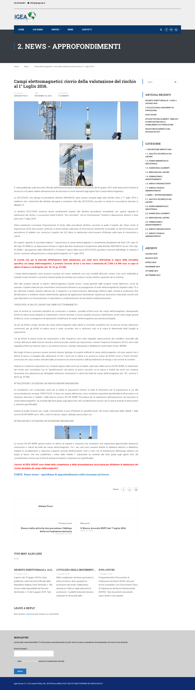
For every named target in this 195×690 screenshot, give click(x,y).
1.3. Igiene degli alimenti (157, 168)
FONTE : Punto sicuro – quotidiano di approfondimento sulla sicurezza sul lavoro (61, 474)
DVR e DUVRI (107, 569)
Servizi (55, 29)
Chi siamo (38, 29)
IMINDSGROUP (97, 683)
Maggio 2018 (151, 258)
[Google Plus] (129, 489)
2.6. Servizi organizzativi (158, 229)
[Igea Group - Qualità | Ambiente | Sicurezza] (25, 17)
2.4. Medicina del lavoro (157, 218)
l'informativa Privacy (30, 661)
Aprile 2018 (150, 262)
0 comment (63, 96)
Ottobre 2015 (151, 271)
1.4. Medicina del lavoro (157, 172)
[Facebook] (123, 489)
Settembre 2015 (152, 275)
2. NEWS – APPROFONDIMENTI (158, 195)
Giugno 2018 (151, 254)
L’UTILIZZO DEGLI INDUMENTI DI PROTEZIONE (76, 569)
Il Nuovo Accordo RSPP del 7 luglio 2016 (103, 528)
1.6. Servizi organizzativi (158, 183)
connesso (30, 614)
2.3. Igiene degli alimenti (157, 213)
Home (21, 29)
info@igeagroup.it (37, 3)
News (70, 29)
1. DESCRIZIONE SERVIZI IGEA (158, 149)
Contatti (87, 29)
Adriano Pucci (21, 96)
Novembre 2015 (152, 267)
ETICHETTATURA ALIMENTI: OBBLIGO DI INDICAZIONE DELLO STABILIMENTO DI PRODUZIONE (161, 122)
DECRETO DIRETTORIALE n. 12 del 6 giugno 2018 (34, 569)
